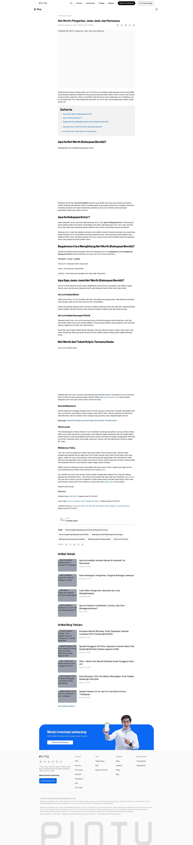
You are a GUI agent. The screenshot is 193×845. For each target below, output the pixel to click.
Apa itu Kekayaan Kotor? (72, 118)
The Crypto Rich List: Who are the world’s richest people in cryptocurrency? (101, 506)
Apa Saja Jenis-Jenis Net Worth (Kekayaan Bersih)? (82, 127)
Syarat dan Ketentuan (45, 813)
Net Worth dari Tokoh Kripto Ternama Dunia (79, 131)
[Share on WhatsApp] (133, 25)
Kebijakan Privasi (56, 813)
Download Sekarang (60, 742)
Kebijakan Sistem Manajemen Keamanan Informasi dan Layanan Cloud (79, 813)
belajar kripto (109, 482)
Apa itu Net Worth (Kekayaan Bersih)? (77, 114)
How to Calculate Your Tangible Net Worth (83, 501)
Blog (39, 9)
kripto (103, 470)
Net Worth (73, 496)
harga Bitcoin (129, 477)
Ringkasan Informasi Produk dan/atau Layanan (109, 813)
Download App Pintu (48, 781)
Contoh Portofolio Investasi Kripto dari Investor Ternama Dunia (92, 420)
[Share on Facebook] (121, 25)
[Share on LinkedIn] (125, 25)
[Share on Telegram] (129, 25)
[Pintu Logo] (43, 3)
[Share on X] (117, 25)
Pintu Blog (61, 16)
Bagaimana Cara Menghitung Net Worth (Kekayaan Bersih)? (85, 122)
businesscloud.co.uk (111, 397)
